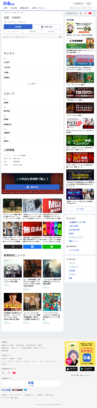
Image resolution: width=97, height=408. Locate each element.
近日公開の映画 (74, 230)
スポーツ (27, 361)
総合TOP (4, 358)
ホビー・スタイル (51, 361)
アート (3, 361)
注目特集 (72, 271)
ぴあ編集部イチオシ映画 (77, 222)
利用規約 (40, 395)
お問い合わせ (49, 395)
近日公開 (14, 8)
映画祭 (71, 233)
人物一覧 (4, 364)
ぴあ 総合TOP (78, 3)
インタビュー (73, 267)
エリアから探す (74, 250)
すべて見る (80, 209)
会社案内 (4, 395)
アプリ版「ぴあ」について (81, 375)
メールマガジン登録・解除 (9, 398)
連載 (70, 278)
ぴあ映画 (13, 12)
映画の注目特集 (26, 348)
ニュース (72, 263)
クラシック (19, 361)
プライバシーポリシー (15, 395)
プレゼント (73, 274)
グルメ (42, 361)
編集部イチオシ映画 (7, 345)
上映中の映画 (73, 226)
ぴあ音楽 (19, 358)
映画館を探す (24, 8)
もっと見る (31, 84)
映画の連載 (5, 351)
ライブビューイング (76, 237)
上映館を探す (48, 27)
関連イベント (73, 241)
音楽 (88, 3)
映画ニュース (16, 348)
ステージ (10, 361)
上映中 (5, 8)
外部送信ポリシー (30, 395)
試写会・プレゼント (39, 8)
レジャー (35, 361)
